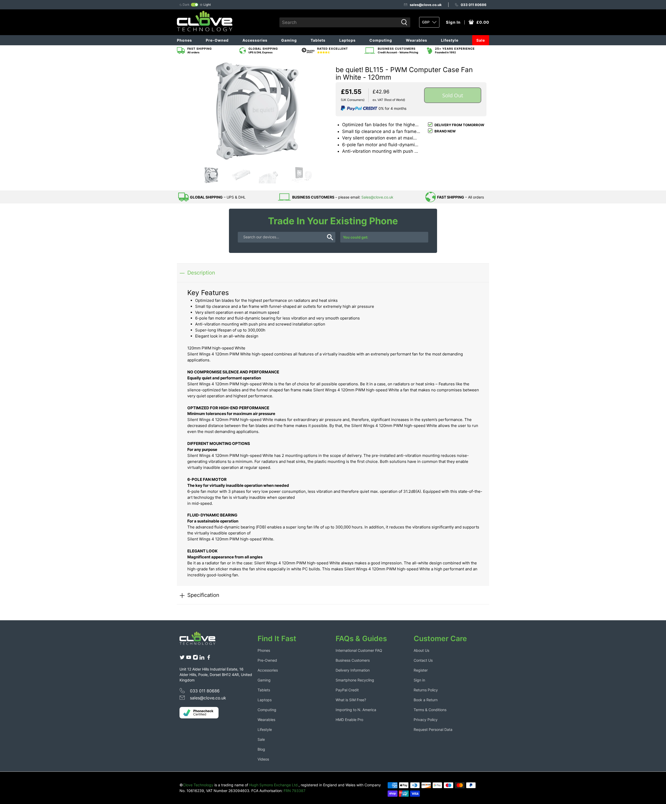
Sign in (419, 680)
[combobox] (339, 22)
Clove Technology (198, 785)
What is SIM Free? (351, 700)
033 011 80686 (473, 5)
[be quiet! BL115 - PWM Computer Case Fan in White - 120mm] (255, 111)
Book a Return (426, 700)
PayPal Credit (347, 690)
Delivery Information (353, 670)
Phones (184, 40)
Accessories (254, 40)
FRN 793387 (294, 790)
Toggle (194, 5)
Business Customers (353, 660)
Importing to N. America (356, 709)
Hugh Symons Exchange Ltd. (274, 785)
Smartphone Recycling (355, 680)
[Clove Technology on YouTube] (188, 658)
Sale (480, 40)
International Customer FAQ (359, 650)
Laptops (347, 40)
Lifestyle (449, 40)
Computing (380, 40)
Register (421, 670)
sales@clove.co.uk (426, 5)
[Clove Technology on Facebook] (208, 658)
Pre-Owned (217, 40)
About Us (421, 650)
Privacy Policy (426, 719)
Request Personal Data (433, 729)
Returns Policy (426, 690)
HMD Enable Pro (349, 719)
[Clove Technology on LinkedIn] (201, 658)
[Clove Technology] (201, 640)
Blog (261, 749)
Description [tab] (201, 272)
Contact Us (423, 660)
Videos (263, 759)
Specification (203, 595)
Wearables (416, 40)
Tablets (318, 40)
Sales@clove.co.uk (377, 197)
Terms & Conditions (430, 709)
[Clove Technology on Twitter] (182, 658)
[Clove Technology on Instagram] (195, 658)
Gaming (289, 40)
